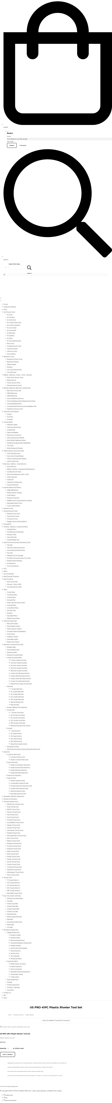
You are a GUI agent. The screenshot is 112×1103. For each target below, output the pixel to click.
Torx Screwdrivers (13, 566)
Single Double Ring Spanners (20, 767)
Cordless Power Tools (14, 346)
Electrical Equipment (17, 940)
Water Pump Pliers (13, 618)
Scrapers (10, 419)
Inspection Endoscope (14, 482)
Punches (10, 417)
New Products (8, 579)
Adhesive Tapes (12, 424)
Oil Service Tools (12, 519)
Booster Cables (15, 935)
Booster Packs (15, 937)
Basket (12, 145)
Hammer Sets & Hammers (16, 547)
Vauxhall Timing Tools (14, 869)
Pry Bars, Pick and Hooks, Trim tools (19, 558)
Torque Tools (8, 877)
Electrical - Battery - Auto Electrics (15, 464)
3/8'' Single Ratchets (17, 699)
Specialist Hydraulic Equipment (14, 796)
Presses (9, 982)
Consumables (8, 422)
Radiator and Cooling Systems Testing (19, 500)
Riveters (9, 613)
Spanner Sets (11, 778)
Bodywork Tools (9, 356)
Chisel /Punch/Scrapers (11, 411)
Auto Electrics (11, 466)
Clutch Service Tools (13, 382)
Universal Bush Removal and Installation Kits (21, 406)
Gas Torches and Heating (18, 948)
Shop (5, 309)
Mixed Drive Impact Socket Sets (21, 684)
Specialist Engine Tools (14, 503)
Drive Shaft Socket (13, 649)
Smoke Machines (12, 485)
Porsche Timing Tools (14, 846)
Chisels (9, 414)
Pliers (5, 589)
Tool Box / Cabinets (13, 987)
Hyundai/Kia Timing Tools (15, 822)
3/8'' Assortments (16, 741)
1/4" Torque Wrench (13, 885)
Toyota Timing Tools (13, 864)
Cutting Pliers (11, 597)
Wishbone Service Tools (15, 409)
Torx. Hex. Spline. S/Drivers (12, 896)
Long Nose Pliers (12, 608)
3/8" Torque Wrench (13, 890)
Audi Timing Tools (13, 807)
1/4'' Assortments (16, 736)
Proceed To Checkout (62, 1020)
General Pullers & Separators (16, 631)
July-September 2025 (14, 587)
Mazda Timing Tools (13, 833)
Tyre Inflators (11, 354)
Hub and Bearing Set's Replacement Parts (21, 401)
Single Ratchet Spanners (18, 770)
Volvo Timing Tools (13, 875)
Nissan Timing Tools (13, 841)
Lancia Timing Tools (13, 827)
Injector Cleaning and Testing (16, 458)
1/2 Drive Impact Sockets (18, 663)
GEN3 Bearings (12, 396)
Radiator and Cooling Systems (17, 521)
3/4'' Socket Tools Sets (17, 720)
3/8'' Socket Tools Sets (17, 723)
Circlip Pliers (11, 592)
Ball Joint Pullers (12, 623)
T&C (5, 995)
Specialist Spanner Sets (18, 793)
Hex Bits (10, 901)
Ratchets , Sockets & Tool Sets (13, 644)
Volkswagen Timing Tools (15, 872)
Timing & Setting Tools (11, 801)
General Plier (11, 600)
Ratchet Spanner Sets (17, 791)
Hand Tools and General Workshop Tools (17, 542)
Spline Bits (10, 924)
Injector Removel (13, 461)
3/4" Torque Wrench (13, 888)
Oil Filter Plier (11, 610)
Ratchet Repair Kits (16, 702)
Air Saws (9, 338)
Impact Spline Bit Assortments (20, 678)
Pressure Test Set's (13, 498)
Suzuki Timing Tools (13, 862)
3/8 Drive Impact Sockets (18, 670)
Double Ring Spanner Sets (19, 788)
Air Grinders (11, 317)
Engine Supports (16, 966)
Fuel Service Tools (13, 516)
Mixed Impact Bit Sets (14, 916)
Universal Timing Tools (14, 867)
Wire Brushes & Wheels (15, 448)
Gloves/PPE (7, 524)
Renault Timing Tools (14, 848)
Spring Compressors (10, 799)
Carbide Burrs (11, 529)
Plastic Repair (11, 364)
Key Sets (10, 553)
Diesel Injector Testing (14, 492)
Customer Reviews (10, 307)
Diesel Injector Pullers (14, 629)
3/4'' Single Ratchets (17, 697)
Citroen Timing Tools (13, 812)
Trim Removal (11, 372)
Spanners (7, 752)
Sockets (9, 728)
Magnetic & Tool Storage (15, 555)
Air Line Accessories (13, 325)
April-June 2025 (12, 581)
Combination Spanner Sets (19, 783)
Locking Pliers (11, 605)
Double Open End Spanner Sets (21, 786)
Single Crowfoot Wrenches (19, 759)
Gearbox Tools (8, 508)
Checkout (23, 145)
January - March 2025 (14, 584)
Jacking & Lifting (12, 961)
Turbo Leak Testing (13, 506)
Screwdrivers (11, 563)
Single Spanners (12, 762)
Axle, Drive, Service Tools (15, 377)
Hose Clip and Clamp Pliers (16, 602)
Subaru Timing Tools (13, 859)
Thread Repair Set (13, 540)
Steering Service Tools (14, 385)
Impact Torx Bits (12, 911)
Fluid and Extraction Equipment (20, 943)
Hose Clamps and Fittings (15, 437)
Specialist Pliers (12, 615)
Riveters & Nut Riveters (14, 560)
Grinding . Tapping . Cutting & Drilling (16, 526)
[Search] (29, 267)
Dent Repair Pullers (13, 626)
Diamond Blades (12, 432)
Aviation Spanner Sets (17, 780)
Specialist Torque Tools (14, 893)
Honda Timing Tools (13, 820)
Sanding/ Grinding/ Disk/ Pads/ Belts (18, 443)
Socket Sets (11, 710)
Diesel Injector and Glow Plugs (14, 451)
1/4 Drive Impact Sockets (18, 665)
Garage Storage (15, 945)
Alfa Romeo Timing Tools (15, 804)
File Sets (10, 545)
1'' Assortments (15, 731)
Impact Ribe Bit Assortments (20, 676)
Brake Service (11, 380)
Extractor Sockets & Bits (15, 655)
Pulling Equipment (13, 985)
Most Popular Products (11, 576)
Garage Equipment (13, 932)
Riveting (9, 367)
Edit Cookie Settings (39, 1091)
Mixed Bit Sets (11, 914)
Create (59, 1091)
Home (6, 304)
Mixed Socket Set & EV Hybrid (20, 725)
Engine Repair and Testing (12, 487)
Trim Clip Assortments (14, 369)
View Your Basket (48, 1020)
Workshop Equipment (11, 930)
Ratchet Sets (14, 704)
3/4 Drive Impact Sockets (18, 668)
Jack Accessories (16, 969)
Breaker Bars (11, 647)
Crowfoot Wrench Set (17, 757)
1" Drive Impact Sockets (18, 660)
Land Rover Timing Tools (15, 830)
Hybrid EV (10, 479)
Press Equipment (12, 979)
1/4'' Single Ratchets (17, 694)
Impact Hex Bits (12, 903)
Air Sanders (10, 335)
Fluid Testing (11, 495)
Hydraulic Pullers (12, 636)
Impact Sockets (12, 348)
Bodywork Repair (13, 362)
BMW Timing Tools (13, 809)
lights (5, 571)
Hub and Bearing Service (15, 398)
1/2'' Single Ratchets (17, 691)
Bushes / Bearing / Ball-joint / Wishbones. (17, 388)
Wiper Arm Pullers (13, 642)
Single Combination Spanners (20, 765)
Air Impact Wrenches (14, 322)
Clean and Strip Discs (14, 427)
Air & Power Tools (9, 312)
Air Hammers (11, 320)
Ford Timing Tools (13, 817)
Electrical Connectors (14, 435)
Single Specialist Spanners (19, 773)
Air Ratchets (11, 333)
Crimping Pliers (12, 595)
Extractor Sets (11, 534)
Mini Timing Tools (12, 838)
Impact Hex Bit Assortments (19, 673)
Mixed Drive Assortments (18, 744)
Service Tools (14, 953)
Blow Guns (10, 343)
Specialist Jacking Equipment (20, 971)
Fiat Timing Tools (12, 814)
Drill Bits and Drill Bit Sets (15, 532)
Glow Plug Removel (13, 453)
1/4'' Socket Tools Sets (17, 718)
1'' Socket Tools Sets (17, 712)
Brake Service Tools (13, 513)
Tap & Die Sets (12, 537)
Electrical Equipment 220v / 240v (18, 474)
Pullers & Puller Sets (10, 621)
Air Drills (9, 314)
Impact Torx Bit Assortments (19, 681)
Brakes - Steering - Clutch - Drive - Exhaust (18, 375)
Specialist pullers (12, 639)
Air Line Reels (11, 330)
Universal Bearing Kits (14, 403)
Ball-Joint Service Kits (14, 390)
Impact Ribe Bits (12, 906)
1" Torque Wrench (13, 880)
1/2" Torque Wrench (13, 882)
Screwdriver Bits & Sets (14, 922)
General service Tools (10, 511)
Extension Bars (12, 652)
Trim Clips (10, 445)
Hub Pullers (11, 634)
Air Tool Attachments (14, 341)
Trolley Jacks (14, 977)
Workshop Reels (15, 958)
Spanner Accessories (14, 775)
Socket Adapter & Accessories (17, 707)
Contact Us (7, 992)
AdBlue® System (12, 490)
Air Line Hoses (11, 328)
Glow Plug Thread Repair (15, 456)
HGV (5, 568)
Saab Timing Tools (13, 851)
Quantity (3, 1048)
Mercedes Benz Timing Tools (16, 835)
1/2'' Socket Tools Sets (17, 715)
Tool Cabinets (15, 956)
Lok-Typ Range (9, 574)
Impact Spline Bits (13, 909)
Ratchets (10, 686)
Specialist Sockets (13, 746)
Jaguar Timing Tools (13, 825)
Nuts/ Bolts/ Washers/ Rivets (16, 440)
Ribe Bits (10, 919)
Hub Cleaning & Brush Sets (16, 550)
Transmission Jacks (16, 974)
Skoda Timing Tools (13, 856)
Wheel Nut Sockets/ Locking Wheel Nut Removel (23, 749)
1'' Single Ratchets (16, 689)
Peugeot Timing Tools (14, 843)
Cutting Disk (11, 430)
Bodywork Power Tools (14, 359)
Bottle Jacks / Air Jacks (18, 964)
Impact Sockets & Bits (14, 657)
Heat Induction (12, 477)
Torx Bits (10, 927)
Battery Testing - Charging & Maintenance (21, 469)
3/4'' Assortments (16, 738)
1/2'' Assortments (16, 733)
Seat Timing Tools (13, 854)
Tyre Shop (10, 990)
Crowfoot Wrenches (13, 754)
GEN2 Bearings (12, 393)
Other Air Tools (12, 351)
